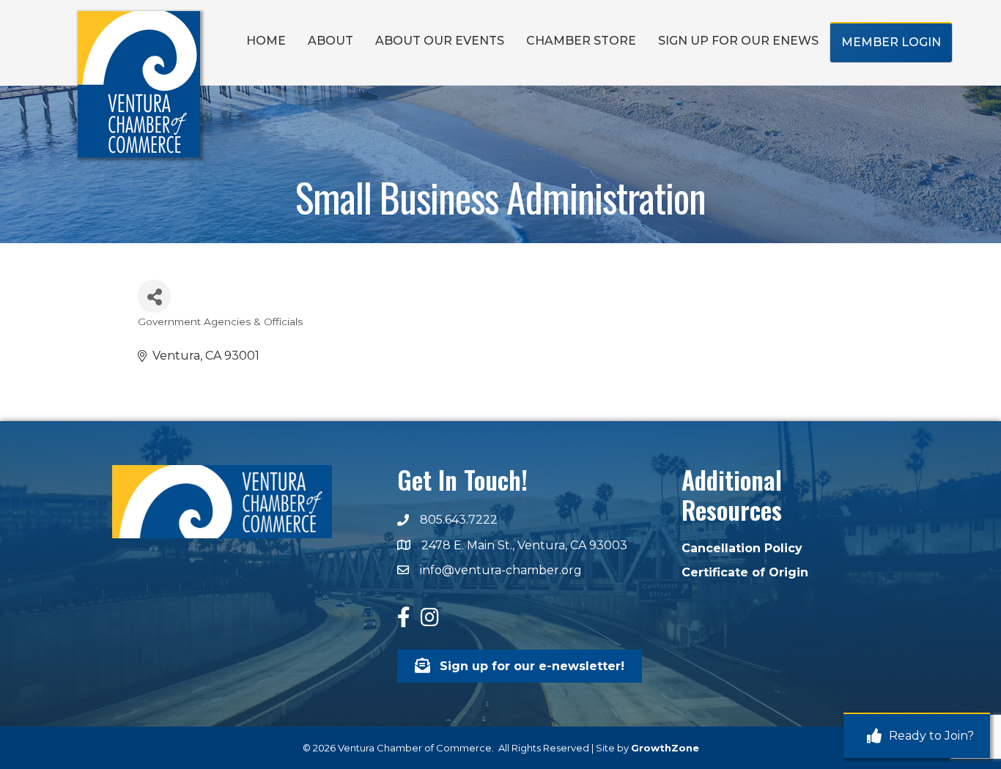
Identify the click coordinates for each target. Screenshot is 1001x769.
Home (266, 41)
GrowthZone (665, 748)
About (330, 41)
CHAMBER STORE (581, 41)
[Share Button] (154, 296)
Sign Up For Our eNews (738, 41)
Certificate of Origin (745, 572)
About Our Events (439, 41)
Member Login (891, 42)
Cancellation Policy (742, 548)
